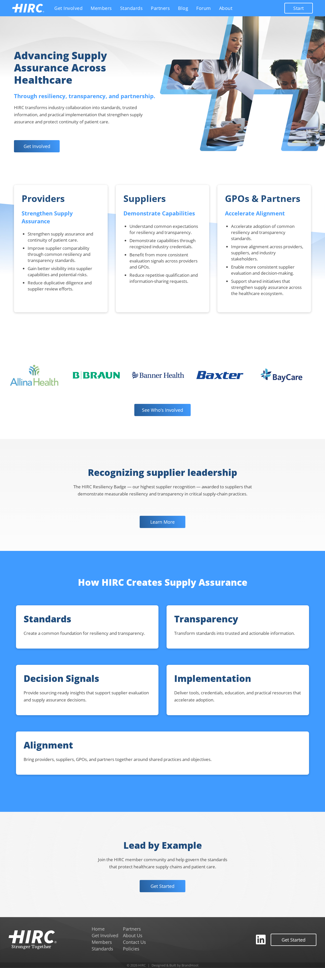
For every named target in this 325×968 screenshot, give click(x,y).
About (226, 8)
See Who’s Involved (162, 410)
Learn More (162, 522)
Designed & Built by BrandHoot (175, 965)
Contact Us (134, 942)
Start (298, 8)
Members (101, 8)
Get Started (162, 886)
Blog (183, 8)
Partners (160, 8)
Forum (203, 8)
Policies (131, 949)
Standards (131, 8)
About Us (132, 935)
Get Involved (68, 8)
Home (98, 929)
